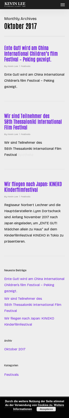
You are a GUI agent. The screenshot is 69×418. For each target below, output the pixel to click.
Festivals (25, 66)
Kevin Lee (13, 66)
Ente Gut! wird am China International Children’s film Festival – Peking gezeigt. (31, 53)
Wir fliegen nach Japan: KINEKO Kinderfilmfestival (33, 186)
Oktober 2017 (14, 349)
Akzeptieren (46, 409)
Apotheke (25, 155)
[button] (63, 4)
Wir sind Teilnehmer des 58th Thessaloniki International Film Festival (33, 121)
